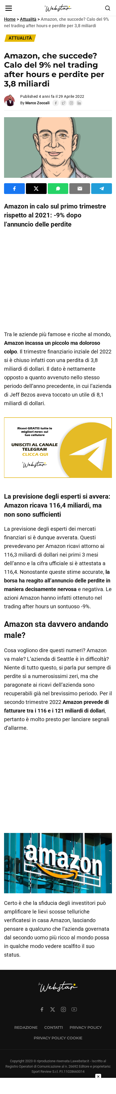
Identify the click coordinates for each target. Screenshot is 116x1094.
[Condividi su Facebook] (14, 188)
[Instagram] (71, 103)
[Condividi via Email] (79, 188)
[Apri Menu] (8, 8)
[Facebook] (55, 103)
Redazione (25, 1027)
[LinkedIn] (79, 103)
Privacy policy (86, 1027)
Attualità (28, 19)
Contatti (53, 1027)
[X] (52, 1009)
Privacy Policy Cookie (58, 1038)
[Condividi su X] (36, 188)
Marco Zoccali (37, 103)
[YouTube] (74, 1009)
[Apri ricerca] (108, 8)
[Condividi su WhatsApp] (58, 188)
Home (10, 19)
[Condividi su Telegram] (101, 188)
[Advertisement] (58, 280)
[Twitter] (63, 103)
